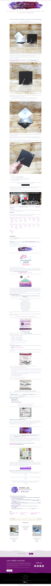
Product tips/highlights (32, 22)
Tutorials (17, 11)
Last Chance (31, 140)
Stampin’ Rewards (32, 241)
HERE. (15, 507)
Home (7, 11)
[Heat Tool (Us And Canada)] (12, 225)
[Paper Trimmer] (25, 224)
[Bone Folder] (29, 224)
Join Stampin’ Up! (38, 11)
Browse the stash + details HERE (19, 347)
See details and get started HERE (25, 425)
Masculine (27, 22)
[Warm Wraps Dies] (21, 224)
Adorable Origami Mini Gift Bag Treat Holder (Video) (35, 513)
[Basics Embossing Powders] (34, 218)
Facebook (28, 246)
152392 (25, 226)
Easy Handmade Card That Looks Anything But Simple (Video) (37, 539)
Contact (43, 11)
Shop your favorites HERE (18, 346)
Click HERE (15, 501)
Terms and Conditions (25, 576)
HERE (32, 215)
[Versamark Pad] (29, 217)
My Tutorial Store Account (22, 12)
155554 (34, 220)
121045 (16, 221)
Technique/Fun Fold (38, 22)
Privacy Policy (26, 575)
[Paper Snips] (34, 224)
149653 (16, 228)
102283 (29, 219)
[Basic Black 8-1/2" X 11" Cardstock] (16, 218)
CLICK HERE (16, 238)
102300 (29, 226)
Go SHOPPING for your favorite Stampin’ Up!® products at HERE (25, 316)
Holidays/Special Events (22, 22)
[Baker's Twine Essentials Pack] (38, 218)
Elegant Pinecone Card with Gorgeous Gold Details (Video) (14, 539)
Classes (18, 22)
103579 (34, 226)
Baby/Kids (15, 22)
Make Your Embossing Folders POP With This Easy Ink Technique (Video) (25, 527)
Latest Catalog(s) (32, 11)
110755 (12, 233)
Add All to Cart (12, 236)
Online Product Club (13, 443)
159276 (21, 221)
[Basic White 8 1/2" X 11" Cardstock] (21, 218)
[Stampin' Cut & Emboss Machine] (16, 225)
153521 (21, 226)
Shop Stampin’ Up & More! (24, 11)
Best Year (38, 134)
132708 (25, 221)
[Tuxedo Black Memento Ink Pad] (25, 218)
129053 (12, 227)
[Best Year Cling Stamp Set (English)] (12, 218)
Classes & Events (12, 11)
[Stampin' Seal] (38, 224)
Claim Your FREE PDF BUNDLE (25, 468)
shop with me (15, 334)
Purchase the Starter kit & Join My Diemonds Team (19, 368)
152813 (38, 226)
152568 (12, 220)
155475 (38, 221)
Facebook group (16, 60)
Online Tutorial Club (13, 444)
